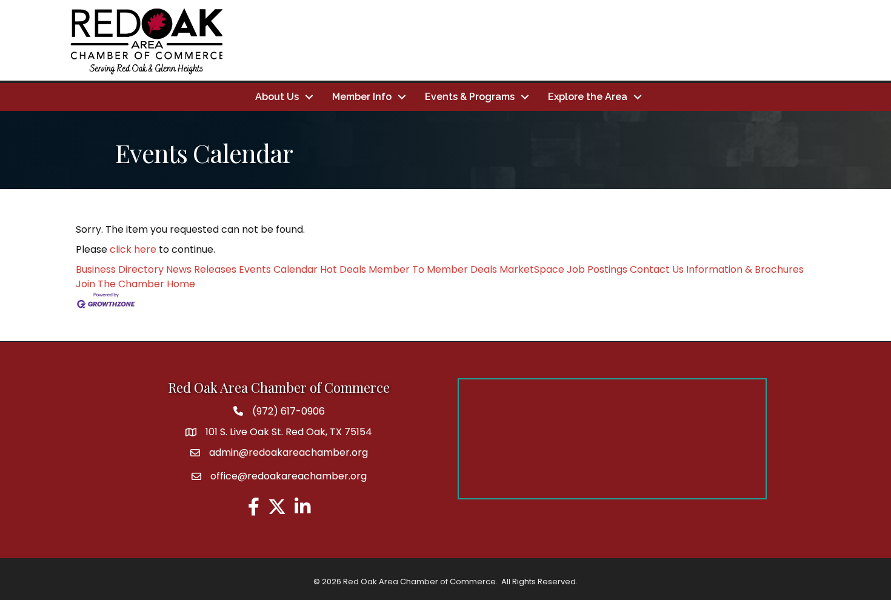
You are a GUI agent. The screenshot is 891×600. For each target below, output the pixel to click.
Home (181, 284)
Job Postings (597, 269)
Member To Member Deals (433, 269)
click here (133, 249)
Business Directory (120, 269)
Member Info (362, 96)
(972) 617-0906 (288, 411)
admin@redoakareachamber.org (288, 452)
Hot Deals (343, 269)
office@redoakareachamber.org (288, 476)
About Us (277, 96)
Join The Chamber (120, 284)
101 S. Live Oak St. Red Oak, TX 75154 (288, 432)
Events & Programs (470, 96)
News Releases (201, 269)
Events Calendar (278, 269)
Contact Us (657, 269)
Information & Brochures (745, 269)
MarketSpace (531, 269)
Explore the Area (587, 96)
